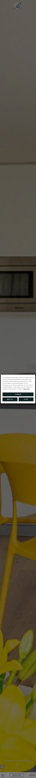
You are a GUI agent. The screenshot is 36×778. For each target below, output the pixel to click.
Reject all (10, 399)
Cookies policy (26, 389)
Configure (18, 394)
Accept (26, 399)
